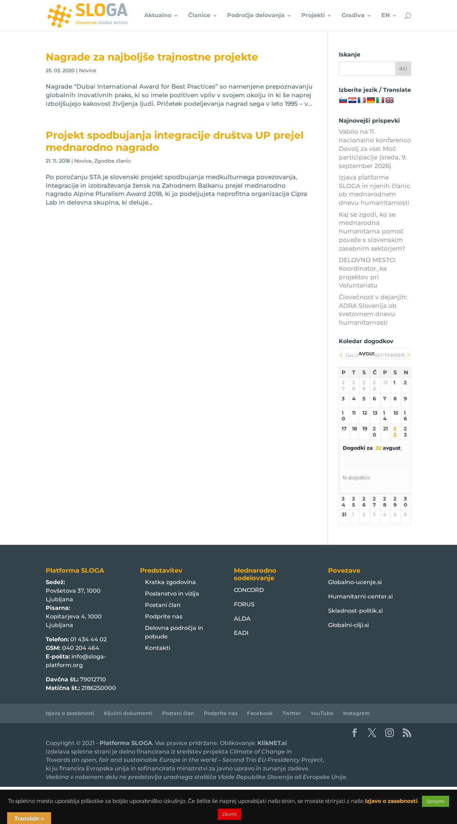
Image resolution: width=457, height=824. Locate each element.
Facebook (260, 713)
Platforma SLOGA (126, 743)
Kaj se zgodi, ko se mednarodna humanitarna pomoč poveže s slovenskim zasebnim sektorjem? (372, 231)
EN (385, 16)
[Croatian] (352, 100)
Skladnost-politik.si (355, 610)
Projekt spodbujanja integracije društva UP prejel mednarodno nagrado (174, 141)
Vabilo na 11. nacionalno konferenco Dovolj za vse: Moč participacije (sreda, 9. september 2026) (375, 148)
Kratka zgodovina (170, 582)
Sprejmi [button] (435, 801)
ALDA (242, 618)
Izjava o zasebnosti (70, 713)
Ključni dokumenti (128, 713)
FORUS (244, 604)
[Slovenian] (343, 100)
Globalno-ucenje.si (355, 582)
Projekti (313, 16)
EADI (241, 633)
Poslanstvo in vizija (172, 593)
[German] (371, 100)
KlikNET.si (272, 743)
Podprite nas (163, 616)
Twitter (291, 713)
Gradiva (353, 16)
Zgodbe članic (112, 161)
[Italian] (380, 100)
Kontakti (157, 648)
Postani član (163, 605)
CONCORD (249, 590)
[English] (389, 100)
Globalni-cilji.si (348, 625)
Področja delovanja (256, 16)
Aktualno (157, 16)
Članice (199, 16)
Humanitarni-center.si (360, 596)
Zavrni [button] (229, 814)
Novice (87, 70)
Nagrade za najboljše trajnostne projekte (152, 57)
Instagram (356, 713)
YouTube (322, 713)
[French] (361, 100)
